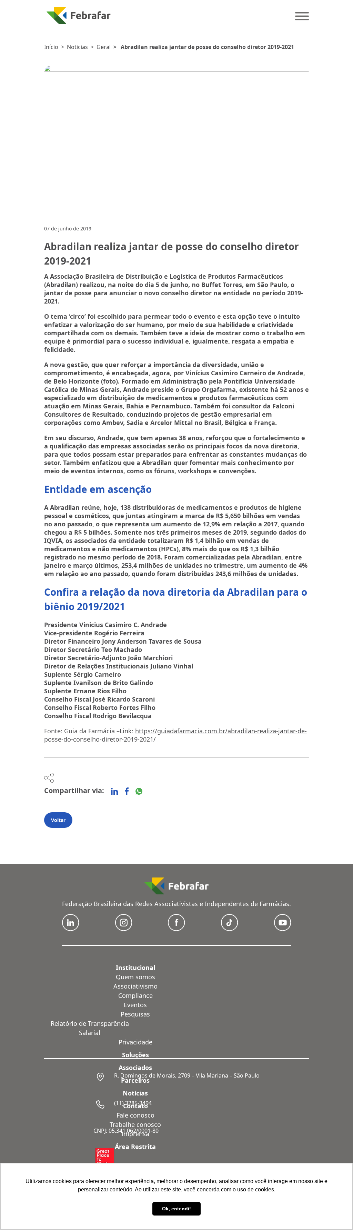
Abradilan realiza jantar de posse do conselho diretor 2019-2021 (207, 47)
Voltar (58, 820)
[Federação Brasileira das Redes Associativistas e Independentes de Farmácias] (78, 15)
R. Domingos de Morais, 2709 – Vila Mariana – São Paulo (187, 1075)
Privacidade (135, 1042)
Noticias (77, 47)
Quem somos (135, 977)
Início (51, 47)
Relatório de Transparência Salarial (90, 1028)
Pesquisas (135, 1014)
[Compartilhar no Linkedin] (114, 791)
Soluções (135, 1055)
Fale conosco (135, 1115)
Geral (104, 47)
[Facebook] (127, 791)
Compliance (135, 995)
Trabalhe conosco (135, 1124)
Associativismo (135, 986)
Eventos (135, 1005)
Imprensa (135, 1134)
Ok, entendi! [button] (176, 1208)
